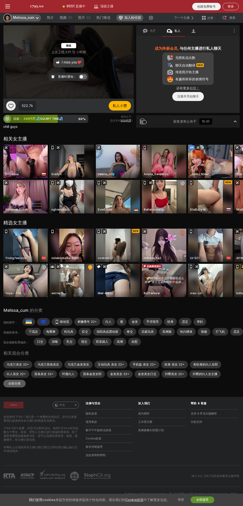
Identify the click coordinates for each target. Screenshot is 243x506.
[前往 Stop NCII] (98, 476)
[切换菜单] (7, 6)
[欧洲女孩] (43, 322)
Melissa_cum (15, 310)
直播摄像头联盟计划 (151, 430)
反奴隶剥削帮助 (96, 455)
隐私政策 (91, 413)
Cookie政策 (93, 438)
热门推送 (103, 17)
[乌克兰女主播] (28, 322)
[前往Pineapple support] (75, 476)
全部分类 (14, 383)
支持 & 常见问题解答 (204, 413)
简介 (50, 17)
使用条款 (91, 422)
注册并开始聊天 (188, 96)
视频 (66, 17)
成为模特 (144, 413)
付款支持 (196, 422)
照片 (84, 17)
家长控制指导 (94, 446)
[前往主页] (36, 6)
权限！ (195, 88)
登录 (231, 6)
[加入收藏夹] (11, 106)
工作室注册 (145, 422)
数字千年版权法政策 (98, 430)
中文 (62, 405)
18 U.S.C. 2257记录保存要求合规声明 (215, 476)
